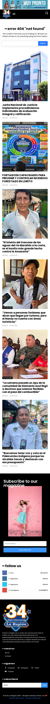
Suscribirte (43, 590)
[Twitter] (32, 667)
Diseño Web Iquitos (16, 698)
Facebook (11, 668)
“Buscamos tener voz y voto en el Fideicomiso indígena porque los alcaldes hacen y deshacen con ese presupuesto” (23, 457)
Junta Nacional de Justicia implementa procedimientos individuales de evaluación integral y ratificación (20, 109)
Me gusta (44, 573)
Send (44, 685)
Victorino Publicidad (33, 698)
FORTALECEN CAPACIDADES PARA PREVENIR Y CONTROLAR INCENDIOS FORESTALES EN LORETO (25, 178)
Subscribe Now (25, 550)
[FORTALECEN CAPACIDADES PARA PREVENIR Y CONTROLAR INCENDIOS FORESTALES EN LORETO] (25, 146)
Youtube (11, 671)
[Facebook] (5, 667)
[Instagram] (18, 667)
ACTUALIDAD (7, 100)
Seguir (45, 578)
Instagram (24, 668)
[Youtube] (5, 671)
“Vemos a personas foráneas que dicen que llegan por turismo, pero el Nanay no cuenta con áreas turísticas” (24, 317)
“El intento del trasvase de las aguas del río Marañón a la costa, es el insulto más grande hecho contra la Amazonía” (24, 247)
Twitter (36, 668)
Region (5, 118)
